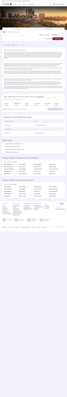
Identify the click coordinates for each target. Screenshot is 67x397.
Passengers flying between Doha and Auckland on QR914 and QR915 (16, 0)
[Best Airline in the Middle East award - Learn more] (41, 220)
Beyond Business (26, 206)
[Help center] (51, 4)
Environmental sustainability (7, 213)
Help (46, 203)
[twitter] (58, 209)
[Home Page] (2, 45)
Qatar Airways (5, 203)
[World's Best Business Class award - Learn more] (16, 220)
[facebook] (56, 209)
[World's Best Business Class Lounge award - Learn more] (29, 220)
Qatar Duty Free (15, 209)
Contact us (47, 205)
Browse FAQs (47, 206)
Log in (59, 4)
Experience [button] (25, 4)
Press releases (4, 208)
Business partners (37, 203)
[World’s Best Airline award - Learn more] (4, 220)
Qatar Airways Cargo (16, 210)
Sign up (63, 4)
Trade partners (36, 209)
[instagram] (64, 209)
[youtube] (62, 209)
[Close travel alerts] (64, 1)
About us (3, 205)
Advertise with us (26, 209)
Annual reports (4, 212)
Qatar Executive (15, 208)
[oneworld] (11, 4)
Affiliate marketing (37, 205)
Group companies (16, 203)
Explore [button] (15, 4)
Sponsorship (4, 209)
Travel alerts (47, 208)
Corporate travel (26, 205)
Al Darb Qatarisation (5, 210)
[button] (34, 143)
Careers (3, 206)
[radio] (8, 104)
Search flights (55, 109)
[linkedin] (60, 209)
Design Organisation (16, 213)
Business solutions (27, 203)
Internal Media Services (17, 212)
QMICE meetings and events (28, 208)
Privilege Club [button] (31, 4)
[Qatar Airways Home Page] (5, 4)
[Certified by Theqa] (60, 204)
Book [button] (20, 4)
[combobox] (44, 96)
